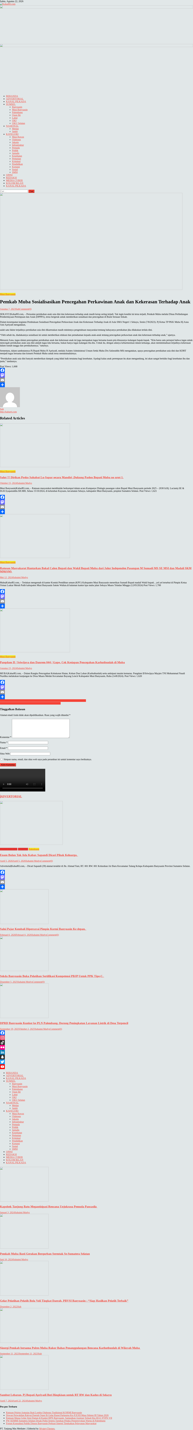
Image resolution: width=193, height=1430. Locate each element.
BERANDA (12, 96)
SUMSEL (11, 104)
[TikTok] (96, 1042)
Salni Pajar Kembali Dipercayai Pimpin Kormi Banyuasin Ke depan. (43, 929)
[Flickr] (96, 1047)
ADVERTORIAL (15, 98)
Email (3, 748)
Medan (15, 128)
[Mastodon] (96, 375)
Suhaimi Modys (24, 483)
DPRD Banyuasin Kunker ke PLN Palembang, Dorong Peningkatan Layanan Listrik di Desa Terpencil (64, 1023)
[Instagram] (96, 1037)
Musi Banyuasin (20, 109)
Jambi (15, 131)
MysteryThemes (47, 1428)
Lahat (14, 118)
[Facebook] (96, 370)
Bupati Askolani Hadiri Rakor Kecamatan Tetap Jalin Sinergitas (30, 703)
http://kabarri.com (8, 411)
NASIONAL (12, 126)
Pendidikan (17, 164)
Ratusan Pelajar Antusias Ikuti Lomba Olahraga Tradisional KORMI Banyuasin (44, 1412)
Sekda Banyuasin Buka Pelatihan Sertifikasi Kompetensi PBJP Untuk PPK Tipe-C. (52, 976)
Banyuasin (17, 107)
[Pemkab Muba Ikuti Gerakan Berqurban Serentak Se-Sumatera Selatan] (96, 1231)
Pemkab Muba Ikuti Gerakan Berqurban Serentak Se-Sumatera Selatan (45, 1253)
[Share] (96, 384)
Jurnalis (15, 153)
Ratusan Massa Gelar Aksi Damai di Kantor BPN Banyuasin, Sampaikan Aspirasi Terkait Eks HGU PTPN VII (59, 1418)
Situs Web (5, 753)
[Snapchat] (96, 1057)
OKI (14, 120)
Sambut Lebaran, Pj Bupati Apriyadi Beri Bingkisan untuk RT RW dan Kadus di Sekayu (56, 1394)
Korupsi (16, 166)
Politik (15, 150)
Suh (17, 309)
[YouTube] (96, 1066)
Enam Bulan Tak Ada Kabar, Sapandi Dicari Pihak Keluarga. (39, 855)
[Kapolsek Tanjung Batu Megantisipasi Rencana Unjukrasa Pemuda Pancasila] (96, 1184)
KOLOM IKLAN (14, 183)
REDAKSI (11, 177)
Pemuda (16, 147)
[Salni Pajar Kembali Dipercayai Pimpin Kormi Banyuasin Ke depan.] (96, 907)
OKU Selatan (18, 123)
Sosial (15, 169)
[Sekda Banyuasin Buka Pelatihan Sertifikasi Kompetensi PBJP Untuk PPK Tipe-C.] (96, 954)
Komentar (5, 737)
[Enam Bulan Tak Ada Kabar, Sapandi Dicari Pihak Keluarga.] (96, 823)
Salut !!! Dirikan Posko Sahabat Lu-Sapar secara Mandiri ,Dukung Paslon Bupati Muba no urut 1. (61, 477)
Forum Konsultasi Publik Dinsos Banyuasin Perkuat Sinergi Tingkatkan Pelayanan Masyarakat (51, 1423)
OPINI (9, 175)
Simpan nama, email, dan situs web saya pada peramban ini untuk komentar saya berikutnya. (48, 759)
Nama (4, 742)
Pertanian (16, 158)
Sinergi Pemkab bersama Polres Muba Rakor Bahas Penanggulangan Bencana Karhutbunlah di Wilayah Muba (70, 1347)
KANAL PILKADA (16, 101)
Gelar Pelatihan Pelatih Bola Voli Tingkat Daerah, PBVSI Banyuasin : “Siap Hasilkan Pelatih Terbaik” (64, 1300)
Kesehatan (17, 156)
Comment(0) (25, 309)
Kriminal (16, 161)
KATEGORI (12, 134)
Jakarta (15, 142)
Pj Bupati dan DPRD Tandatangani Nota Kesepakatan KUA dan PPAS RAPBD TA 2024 (43, 700)
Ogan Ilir (16, 115)
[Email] (96, 380)
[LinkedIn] (96, 1052)
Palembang (17, 112)
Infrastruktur (18, 145)
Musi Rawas (18, 137)
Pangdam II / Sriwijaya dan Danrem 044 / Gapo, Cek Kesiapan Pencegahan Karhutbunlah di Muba (62, 662)
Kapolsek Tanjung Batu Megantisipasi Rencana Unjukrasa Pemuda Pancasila (48, 1206)
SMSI (15, 172)
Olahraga (16, 139)
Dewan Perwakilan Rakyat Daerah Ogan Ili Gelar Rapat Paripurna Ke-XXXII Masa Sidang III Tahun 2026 (57, 1415)
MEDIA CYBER (14, 180)
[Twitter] (96, 1061)
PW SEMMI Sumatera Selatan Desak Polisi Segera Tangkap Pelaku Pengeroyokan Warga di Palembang (55, 1420)
